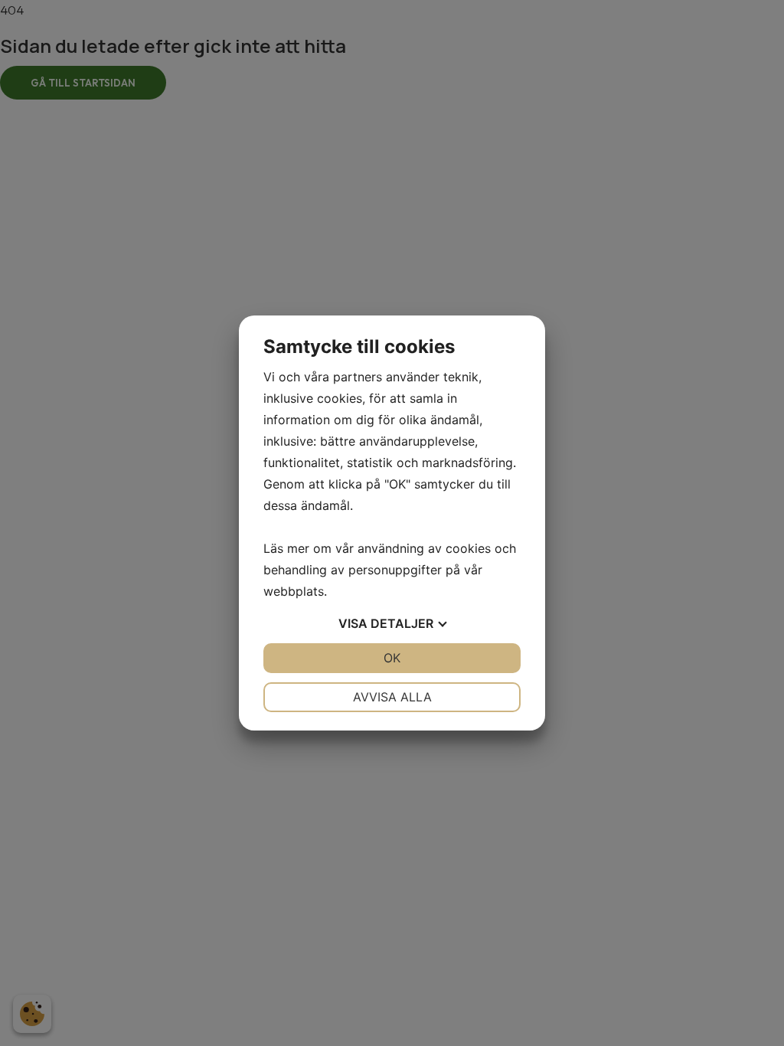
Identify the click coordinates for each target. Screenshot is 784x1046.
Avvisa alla (392, 696)
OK (392, 657)
